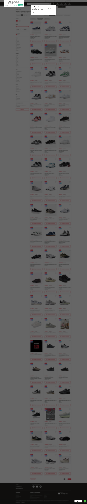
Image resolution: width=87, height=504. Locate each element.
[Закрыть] (55, 6)
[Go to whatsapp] (85, 501)
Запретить (15, 5)
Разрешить (21, 5)
